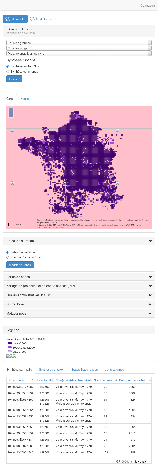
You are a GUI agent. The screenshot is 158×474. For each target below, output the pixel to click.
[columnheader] (21, 380)
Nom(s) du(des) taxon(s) (73, 380)
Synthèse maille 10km (24, 66)
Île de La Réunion (47, 19)
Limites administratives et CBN (28, 295)
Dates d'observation (23, 252)
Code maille (16, 380)
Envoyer (14, 79)
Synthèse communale (24, 71)
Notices (25, 98)
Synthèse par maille (19, 369)
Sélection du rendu (20, 240)
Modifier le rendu (20, 265)
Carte (10, 98)
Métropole (17, 19)
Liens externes (114, 369)
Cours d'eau (15, 304)
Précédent (125, 461)
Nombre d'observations (25, 257)
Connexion (148, 5)
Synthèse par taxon (51, 369)
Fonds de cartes (18, 276)
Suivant (139, 461)
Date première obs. (132, 380)
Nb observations (105, 380)
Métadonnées (16, 313)
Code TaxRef (44, 380)
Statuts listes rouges (84, 369)
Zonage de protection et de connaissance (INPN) (42, 285)
